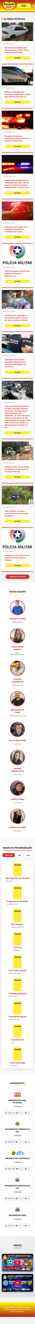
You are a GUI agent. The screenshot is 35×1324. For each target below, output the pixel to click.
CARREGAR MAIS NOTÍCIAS (17, 576)
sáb (19, 855)
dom (28, 855)
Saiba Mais (17, 58)
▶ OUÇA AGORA (24, 5)
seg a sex (8, 855)
